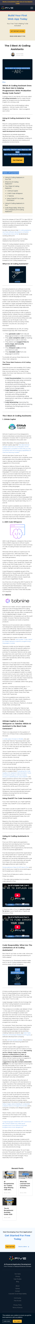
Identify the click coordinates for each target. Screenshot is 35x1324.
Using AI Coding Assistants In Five (14, 204)
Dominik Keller (19, 53)
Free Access (17, 1300)
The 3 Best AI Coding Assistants (12, 187)
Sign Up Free (10, 1246)
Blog (17, 1281)
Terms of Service (17, 1307)
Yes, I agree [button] (17, 1321)
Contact (17, 1291)
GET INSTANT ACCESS (17, 31)
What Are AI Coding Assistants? (11, 183)
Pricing (17, 1276)
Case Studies (17, 1279)
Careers (17, 1288)
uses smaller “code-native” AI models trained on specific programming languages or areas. (17, 641)
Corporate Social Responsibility (17, 1293)
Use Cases (17, 1274)
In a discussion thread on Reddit (12, 739)
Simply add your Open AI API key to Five (15, 867)
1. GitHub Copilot (12, 191)
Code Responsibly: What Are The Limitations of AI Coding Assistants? (14, 209)
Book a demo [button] (23, 1246)
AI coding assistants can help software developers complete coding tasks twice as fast (16, 232)
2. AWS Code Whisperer (15, 193)
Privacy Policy (17, 1305)
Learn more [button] (6, 1321)
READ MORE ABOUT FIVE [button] (17, 36)
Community (17, 1298)
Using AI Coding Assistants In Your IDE (14, 178)
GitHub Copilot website (14, 1040)
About (17, 1286)
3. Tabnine (10, 196)
